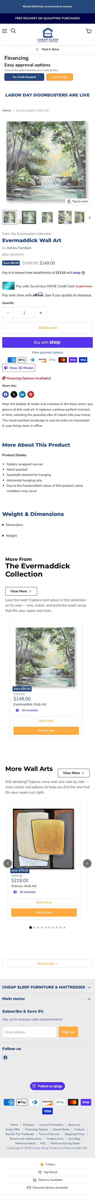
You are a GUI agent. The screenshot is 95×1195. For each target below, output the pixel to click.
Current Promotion (51, 1125)
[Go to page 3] (38, 928)
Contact (79, 1129)
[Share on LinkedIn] (22, 394)
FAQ (43, 1143)
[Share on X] (14, 394)
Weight (11, 535)
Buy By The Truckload (20, 1134)
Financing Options (36, 1129)
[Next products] (87, 863)
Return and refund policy (26, 1139)
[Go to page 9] (61, 928)
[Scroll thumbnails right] (88, 217)
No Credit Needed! (24, 77)
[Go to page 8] (57, 928)
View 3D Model (20, 368)
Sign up (68, 1031)
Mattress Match (25, 1143)
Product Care (55, 1139)
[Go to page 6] (49, 928)
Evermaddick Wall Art (29, 704)
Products (28, 1125)
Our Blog (74, 1139)
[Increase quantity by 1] (40, 313)
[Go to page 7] (53, 928)
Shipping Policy (75, 1134)
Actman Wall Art (23, 886)
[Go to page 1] (30, 927)
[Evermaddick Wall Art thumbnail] (9, 217)
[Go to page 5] (46, 928)
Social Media (61, 1129)
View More (18, 591)
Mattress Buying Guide (65, 1143)
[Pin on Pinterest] (30, 394)
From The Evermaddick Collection (26, 234)
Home (6, 110)
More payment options (47, 352)
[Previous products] (8, 863)
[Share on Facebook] (5, 394)
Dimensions (14, 525)
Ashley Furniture (19, 248)
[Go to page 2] (34, 928)
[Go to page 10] (64, 928)
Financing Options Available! (28, 378)
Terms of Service (49, 1134)
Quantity (8, 303)
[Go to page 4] (42, 928)
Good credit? (60, 77)
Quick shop (46, 721)
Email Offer (13, 1129)
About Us (74, 1125)
